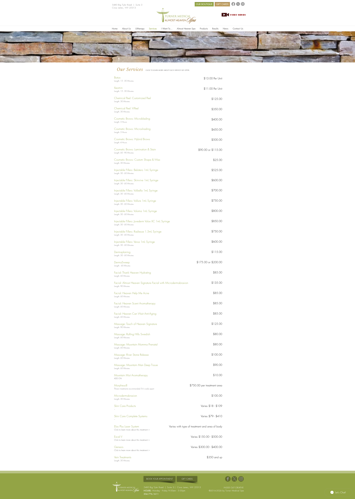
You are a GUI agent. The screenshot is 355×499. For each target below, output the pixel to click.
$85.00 (217, 272)
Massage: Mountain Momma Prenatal (136, 344)
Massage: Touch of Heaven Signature (135, 324)
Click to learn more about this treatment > (132, 429)
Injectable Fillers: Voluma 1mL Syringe (135, 211)
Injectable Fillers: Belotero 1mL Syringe (136, 170)
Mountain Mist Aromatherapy (131, 375)
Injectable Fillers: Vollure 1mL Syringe (135, 201)
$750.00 (216, 200)
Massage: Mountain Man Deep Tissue (136, 365)
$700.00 (216, 190)
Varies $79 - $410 (211, 416)
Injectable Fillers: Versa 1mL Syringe (134, 242)
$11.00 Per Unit (213, 88)
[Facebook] (233, 4)
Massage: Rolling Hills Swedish (132, 334)
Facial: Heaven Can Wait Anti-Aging (135, 313)
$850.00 (216, 221)
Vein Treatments (122, 457)
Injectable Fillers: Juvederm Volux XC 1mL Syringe (142, 221)
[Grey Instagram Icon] (241, 478)
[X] (238, 4)
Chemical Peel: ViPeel (126, 108)
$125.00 (216, 99)
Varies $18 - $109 (211, 406)
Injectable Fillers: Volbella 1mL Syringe (136, 190)
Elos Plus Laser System (126, 426)
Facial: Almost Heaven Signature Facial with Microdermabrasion (151, 283)
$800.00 (216, 211)
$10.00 (217, 375)
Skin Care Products (125, 406)
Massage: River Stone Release (131, 355)
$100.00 (216, 354)
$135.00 (216, 283)
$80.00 (217, 334)
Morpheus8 (120, 385)
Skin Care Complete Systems (130, 416)
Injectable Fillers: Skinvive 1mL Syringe (136, 180)
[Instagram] (243, 4)
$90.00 (217, 365)
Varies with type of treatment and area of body (195, 426)
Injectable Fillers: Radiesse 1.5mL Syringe (137, 231)
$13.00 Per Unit (213, 78)
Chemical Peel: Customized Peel (132, 98)
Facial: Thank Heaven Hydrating (132, 272)
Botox (117, 77)
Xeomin (118, 88)
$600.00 (216, 180)
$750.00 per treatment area (206, 385)
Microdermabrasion (125, 395)
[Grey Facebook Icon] (227, 478)
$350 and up (214, 457)
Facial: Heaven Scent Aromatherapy (134, 303)
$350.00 (216, 109)
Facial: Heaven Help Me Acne (131, 293)
